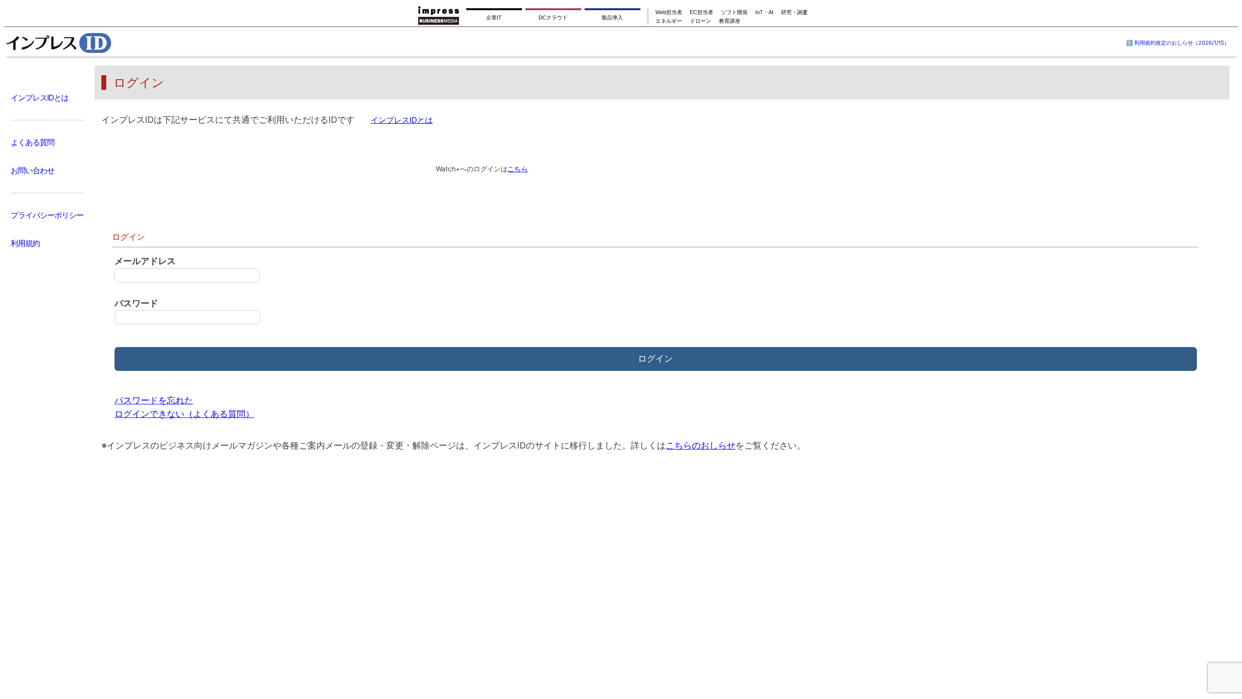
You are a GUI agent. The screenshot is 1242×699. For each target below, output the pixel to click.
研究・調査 (794, 12)
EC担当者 (701, 12)
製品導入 (612, 17)
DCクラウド (553, 17)
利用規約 (25, 243)
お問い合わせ (32, 170)
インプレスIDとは (39, 97)
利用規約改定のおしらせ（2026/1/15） (1181, 42)
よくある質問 (32, 142)
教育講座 (729, 21)
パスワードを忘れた (153, 400)
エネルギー (668, 21)
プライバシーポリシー (47, 215)
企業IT (494, 17)
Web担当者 (668, 12)
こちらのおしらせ (700, 445)
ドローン (700, 21)
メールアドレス (145, 261)
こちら (517, 169)
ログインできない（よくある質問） (184, 414)
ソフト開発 (734, 12)
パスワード (136, 303)
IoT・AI (764, 12)
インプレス (83, 43)
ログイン (655, 358)
